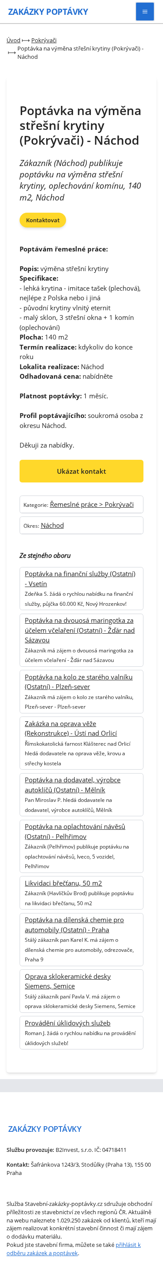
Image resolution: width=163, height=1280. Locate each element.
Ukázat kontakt (81, 471)
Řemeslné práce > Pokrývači (92, 504)
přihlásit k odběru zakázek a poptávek (74, 1249)
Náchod (52, 525)
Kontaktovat (43, 220)
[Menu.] (145, 11)
